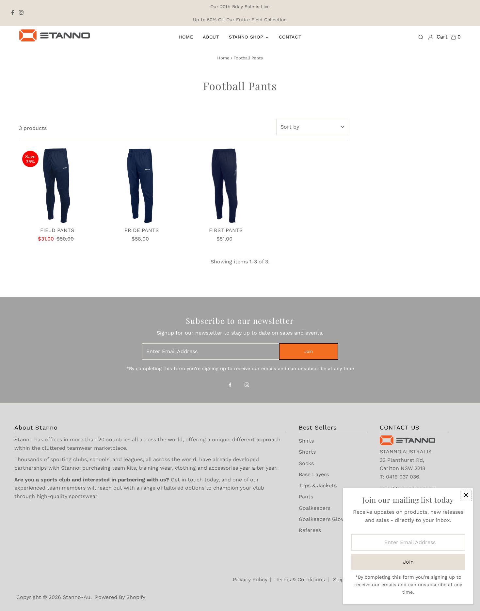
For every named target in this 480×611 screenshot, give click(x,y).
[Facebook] (13, 13)
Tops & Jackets (318, 485)
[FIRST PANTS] (226, 186)
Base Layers (314, 474)
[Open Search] (421, 37)
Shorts (307, 452)
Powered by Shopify (120, 597)
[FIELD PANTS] (57, 186)
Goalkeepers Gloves (324, 519)
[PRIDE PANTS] (142, 186)
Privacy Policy (250, 579)
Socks (306, 463)
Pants (306, 497)
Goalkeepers (314, 508)
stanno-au (76, 597)
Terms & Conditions (300, 579)
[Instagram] (21, 13)
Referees (310, 530)
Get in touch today (194, 480)
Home (223, 57)
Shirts (306, 441)
